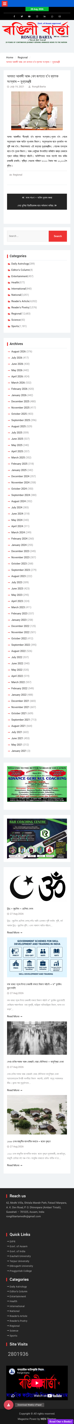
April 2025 (17, 451)
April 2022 (17, 676)
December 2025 (20, 401)
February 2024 (19, 538)
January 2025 (19, 470)
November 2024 (20, 482)
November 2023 (20, 557)
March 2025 (18, 457)
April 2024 (17, 526)
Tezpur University (19, 1261)
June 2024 (17, 513)
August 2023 (18, 576)
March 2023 (18, 607)
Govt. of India (17, 1251)
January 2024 (19, 545)
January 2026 (19, 395)
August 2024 (18, 501)
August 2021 (18, 725)
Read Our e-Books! (60, 1421)
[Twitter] (21, 16)
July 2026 (16, 357)
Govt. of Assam (18, 1246)
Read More (13, 932)
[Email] (59, 16)
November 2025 (20, 407)
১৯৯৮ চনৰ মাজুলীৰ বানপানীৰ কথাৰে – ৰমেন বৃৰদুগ (29, 1141)
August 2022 (18, 651)
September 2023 (20, 570)
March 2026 (18, 382)
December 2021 (20, 701)
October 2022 (19, 638)
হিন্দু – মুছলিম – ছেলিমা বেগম (20, 908)
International (18, 288)
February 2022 (19, 688)
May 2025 (16, 445)
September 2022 (20, 644)
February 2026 (19, 388)
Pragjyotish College (21, 1271)
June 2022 (17, 663)
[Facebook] (14, 16)
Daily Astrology (20, 263)
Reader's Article (20, 301)
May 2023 (16, 594)
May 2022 (16, 669)
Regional (17, 174)
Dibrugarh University (21, 1266)
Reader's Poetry (20, 307)
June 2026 (17, 363)
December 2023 (20, 551)
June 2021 (17, 738)
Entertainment (19, 276)
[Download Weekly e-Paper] (8, 1405)
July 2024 (16, 507)
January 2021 (19, 750)
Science (15, 319)
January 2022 (19, 694)
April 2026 (17, 376)
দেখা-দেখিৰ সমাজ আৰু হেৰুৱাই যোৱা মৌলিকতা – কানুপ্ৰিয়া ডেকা (35, 1061)
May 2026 (16, 370)
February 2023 (19, 613)
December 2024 (20, 476)
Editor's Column (20, 269)
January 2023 (19, 619)
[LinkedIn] (44, 16)
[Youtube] (29, 16)
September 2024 (20, 495)
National (16, 294)
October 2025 (19, 413)
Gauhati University (20, 1256)
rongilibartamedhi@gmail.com (23, 1216)
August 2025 (18, 426)
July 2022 (16, 657)
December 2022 (20, 626)
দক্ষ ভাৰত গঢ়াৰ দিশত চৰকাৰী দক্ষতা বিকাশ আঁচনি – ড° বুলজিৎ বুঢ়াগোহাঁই (34, 986)
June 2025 (17, 438)
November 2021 (20, 707)
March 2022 (18, 682)
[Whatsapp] (52, 16)
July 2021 (16, 732)
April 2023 (17, 601)
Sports (15, 326)
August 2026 (18, 351)
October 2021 (19, 713)
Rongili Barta (39, 86)
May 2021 (16, 744)
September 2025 (20, 420)
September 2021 (20, 719)
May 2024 (16, 520)
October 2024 (19, 488)
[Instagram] (37, 16)
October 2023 (19, 563)
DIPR (12, 1241)
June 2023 (17, 588)
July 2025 (16, 432)
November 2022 (20, 632)
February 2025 (19, 463)
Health (15, 282)
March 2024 (18, 532)
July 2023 (16, 582)
